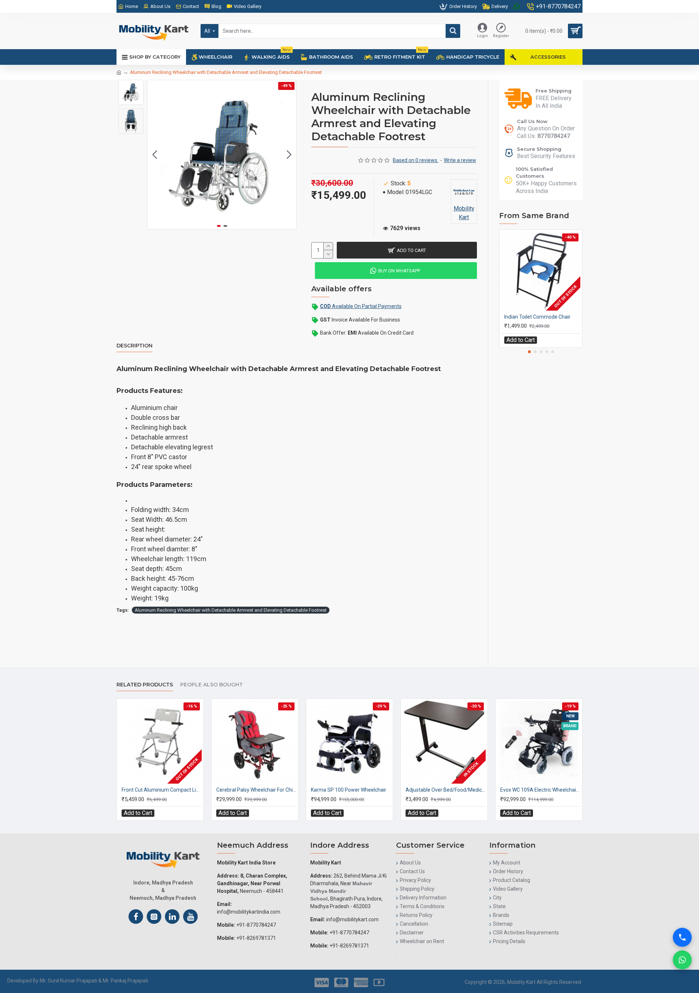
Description (134, 346)
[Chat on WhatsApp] (682, 959)
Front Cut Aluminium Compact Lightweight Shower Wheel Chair (162, 790)
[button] (154, 154)
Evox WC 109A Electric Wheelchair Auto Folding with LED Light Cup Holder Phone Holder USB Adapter (540, 790)
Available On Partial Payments (361, 306)
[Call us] (682, 929)
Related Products (144, 685)
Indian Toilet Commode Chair (537, 317)
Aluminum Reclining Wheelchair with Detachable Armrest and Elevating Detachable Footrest (231, 610)
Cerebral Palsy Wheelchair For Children (256, 790)
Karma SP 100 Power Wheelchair (348, 790)
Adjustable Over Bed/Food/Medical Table (446, 790)
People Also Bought (211, 685)
